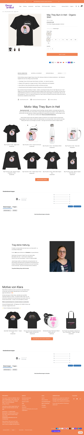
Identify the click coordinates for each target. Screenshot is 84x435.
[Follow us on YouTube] (77, 398)
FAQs (23, 403)
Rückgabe (44, 405)
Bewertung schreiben (77, 206)
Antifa (3, 416)
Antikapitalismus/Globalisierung (8, 417)
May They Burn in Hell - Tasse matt (72, 145)
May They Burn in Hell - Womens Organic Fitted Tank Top (72, 172)
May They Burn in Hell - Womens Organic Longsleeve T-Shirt (11, 172)
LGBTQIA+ (14, 398)
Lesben (15, 399)
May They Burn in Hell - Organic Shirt (11, 144)
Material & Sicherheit (36, 73)
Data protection (45, 399)
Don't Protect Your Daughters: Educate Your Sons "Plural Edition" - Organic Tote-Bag (71, 331)
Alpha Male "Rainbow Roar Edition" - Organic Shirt (13, 331)
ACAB (6, 416)
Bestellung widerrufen (26, 398)
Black (49, 33)
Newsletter (24, 407)
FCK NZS (4, 407)
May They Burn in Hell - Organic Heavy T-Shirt (32, 171)
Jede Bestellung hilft (24, 99)
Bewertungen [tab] (7, 207)
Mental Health (12, 411)
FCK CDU (12, 407)
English (71, 6)
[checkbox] (15, 210)
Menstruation (5, 413)
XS (48, 39)
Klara (52, 20)
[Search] (76, 6)
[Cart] (81, 6)
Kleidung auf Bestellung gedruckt (39, 99)
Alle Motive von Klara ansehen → (42, 338)
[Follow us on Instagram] (73, 398)
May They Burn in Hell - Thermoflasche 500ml (52, 145)
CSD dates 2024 (25, 399)
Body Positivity (13, 413)
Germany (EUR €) (65, 6)
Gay (18, 399)
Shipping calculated (55, 24)
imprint (43, 398)
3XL (71, 39)
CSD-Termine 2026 (46, 6)
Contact (23, 405)
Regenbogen (8, 399)
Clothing (25, 6)
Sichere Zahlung (53, 99)
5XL (48, 43)
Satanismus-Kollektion (13, 422)
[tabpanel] (42, 218)
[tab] (15, 207)
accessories (30, 6)
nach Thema (37, 6)
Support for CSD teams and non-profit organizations (29, 409)
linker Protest (14, 414)
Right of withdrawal (45, 403)
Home (3, 11)
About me (53, 6)
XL (63, 39)
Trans (12, 399)
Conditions (44, 407)
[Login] (78, 6)
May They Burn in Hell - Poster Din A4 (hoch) (32, 144)
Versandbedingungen (46, 401)
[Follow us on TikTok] (80, 398)
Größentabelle (50, 73)
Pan (7, 400)
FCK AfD (8, 407)
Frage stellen (70, 206)
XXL (67, 39)
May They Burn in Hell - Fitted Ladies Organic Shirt (52, 172)
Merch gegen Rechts (13, 406)
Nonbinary (10, 400)
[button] (62, 195)
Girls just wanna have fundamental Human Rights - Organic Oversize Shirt (32, 331)
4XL (75, 39)
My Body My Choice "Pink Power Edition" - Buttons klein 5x (51, 331)
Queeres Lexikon (25, 401)
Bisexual (4, 400)
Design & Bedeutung (22, 73)
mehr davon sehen (42, 179)
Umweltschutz (5, 418)
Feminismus (4, 411)
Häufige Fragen (61, 73)
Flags (20, 6)
